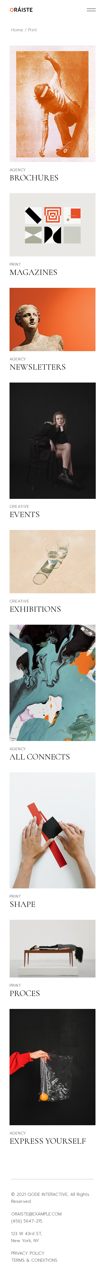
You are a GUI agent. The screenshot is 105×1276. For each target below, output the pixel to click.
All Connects (40, 757)
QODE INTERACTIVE (47, 1194)
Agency (18, 170)
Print (15, 264)
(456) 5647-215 (26, 1221)
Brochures (34, 178)
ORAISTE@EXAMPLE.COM (36, 1214)
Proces (25, 993)
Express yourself (48, 1141)
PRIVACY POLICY (28, 1253)
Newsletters (38, 367)
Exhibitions (35, 609)
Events (25, 514)
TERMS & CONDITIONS (34, 1260)
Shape (22, 904)
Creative (19, 507)
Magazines (33, 272)
